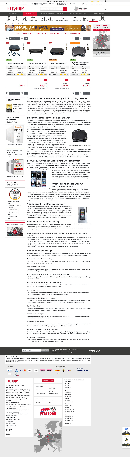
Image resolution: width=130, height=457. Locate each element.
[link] (9, 108)
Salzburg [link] (24, 410)
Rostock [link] (24, 397)
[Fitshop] (15, 9)
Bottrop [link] (8, 390)
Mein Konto (102, 1)
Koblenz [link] (8, 395)
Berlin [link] (16, 389)
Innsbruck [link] (11, 410)
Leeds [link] (12, 404)
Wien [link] (28, 410)
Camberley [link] (23, 404)
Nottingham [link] (24, 406)
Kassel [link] (28, 394)
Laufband (67, 385)
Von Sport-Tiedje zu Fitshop (13, 356)
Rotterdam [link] (14, 415)
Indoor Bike (68, 396)
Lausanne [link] (14, 419)
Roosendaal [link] (9, 415)
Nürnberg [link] (13, 397)
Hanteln (67, 398)
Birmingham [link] (17, 404)
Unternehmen (9, 1)
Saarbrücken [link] (9, 399)
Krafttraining (30, 14)
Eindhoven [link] (25, 413)
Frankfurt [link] (22, 392)
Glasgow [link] (8, 406)
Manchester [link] (17, 406)
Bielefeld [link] (20, 389)
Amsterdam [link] (9, 413)
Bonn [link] (28, 389)
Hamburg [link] (8, 394)
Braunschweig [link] (13, 390)
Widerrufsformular (40, 393)
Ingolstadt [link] (18, 394)
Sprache (95, 1)
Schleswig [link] (15, 399)
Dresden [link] (29, 390)
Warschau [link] (8, 434)
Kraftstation (68, 389)
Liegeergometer (69, 402)
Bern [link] (10, 419)
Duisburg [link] (14, 392)
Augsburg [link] (12, 389)
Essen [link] (18, 392)
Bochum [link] (25, 389)
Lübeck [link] (18, 395)
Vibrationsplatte (21, 23)
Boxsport (67, 400)
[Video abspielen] (15, 231)
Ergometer (67, 383)
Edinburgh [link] (28, 404)
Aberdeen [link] (8, 404)
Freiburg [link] (27, 392)
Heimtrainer (68, 403)
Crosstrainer (68, 381)
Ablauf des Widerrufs (53, 393)
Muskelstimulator (69, 418)
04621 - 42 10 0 (102, 55)
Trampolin (67, 391)
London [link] (13, 406)
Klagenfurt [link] (16, 410)
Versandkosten (39, 392)
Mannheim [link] (23, 395)
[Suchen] (65, 9)
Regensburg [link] (18, 397)
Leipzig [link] (14, 395)
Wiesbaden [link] (25, 399)
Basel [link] (7, 419)
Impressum (15, 1)
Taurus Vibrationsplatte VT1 (15, 63)
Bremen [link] (19, 390)
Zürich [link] (18, 419)
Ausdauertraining (14, 14)
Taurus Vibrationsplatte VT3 (58, 63)
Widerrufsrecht (52, 392)
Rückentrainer (68, 415)
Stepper (67, 407)
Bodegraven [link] (15, 413)
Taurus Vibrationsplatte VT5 (37, 63)
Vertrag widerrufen (48, 380)
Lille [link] (7, 427)
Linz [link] (21, 410)
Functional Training (69, 411)
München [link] (28, 395)
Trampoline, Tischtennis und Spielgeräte (52, 14)
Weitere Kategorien (98, 14)
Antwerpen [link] (9, 423)
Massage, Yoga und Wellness (78, 14)
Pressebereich (52, 400)
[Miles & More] (83, 369)
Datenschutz (52, 388)
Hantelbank (68, 394)
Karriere (21, 1)
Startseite (7, 23)
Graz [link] (7, 410)
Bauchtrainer (68, 413)
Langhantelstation (69, 409)
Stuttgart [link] (20, 399)
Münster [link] (8, 397)
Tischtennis (68, 392)
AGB (37, 388)
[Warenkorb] (105, 9)
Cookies (38, 390)
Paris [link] (10, 427)
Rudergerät (68, 387)
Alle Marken (68, 423)
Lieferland (89, 1)
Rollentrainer (68, 405)
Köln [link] (12, 395)
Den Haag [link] (20, 413)
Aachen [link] (8, 389)
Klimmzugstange (69, 416)
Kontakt (25, 1)
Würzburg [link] (8, 400)
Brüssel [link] (13, 423)
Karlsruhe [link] (24, 394)
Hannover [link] (13, 394)
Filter (26, 38)
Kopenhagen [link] (9, 431)
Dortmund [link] (24, 390)
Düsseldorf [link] (8, 392)
